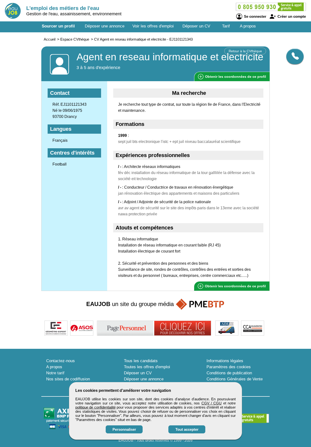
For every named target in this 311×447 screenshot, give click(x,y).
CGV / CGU (211, 403)
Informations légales (225, 361)
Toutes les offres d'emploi (147, 367)
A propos (248, 26)
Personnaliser (124, 429)
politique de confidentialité (95, 407)
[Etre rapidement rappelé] (293, 56)
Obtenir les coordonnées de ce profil (235, 286)
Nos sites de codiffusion (68, 379)
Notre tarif (55, 373)
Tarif (226, 26)
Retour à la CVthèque (245, 51)
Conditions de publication (229, 373)
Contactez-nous (60, 361)
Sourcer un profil (58, 26)
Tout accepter (187, 429)
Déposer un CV (196, 26)
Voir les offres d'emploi (153, 26)
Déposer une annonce (104, 26)
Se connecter (254, 16)
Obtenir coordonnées (235, 77)
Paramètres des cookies (229, 367)
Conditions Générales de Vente (235, 379)
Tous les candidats (141, 361)
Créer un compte (291, 16)
